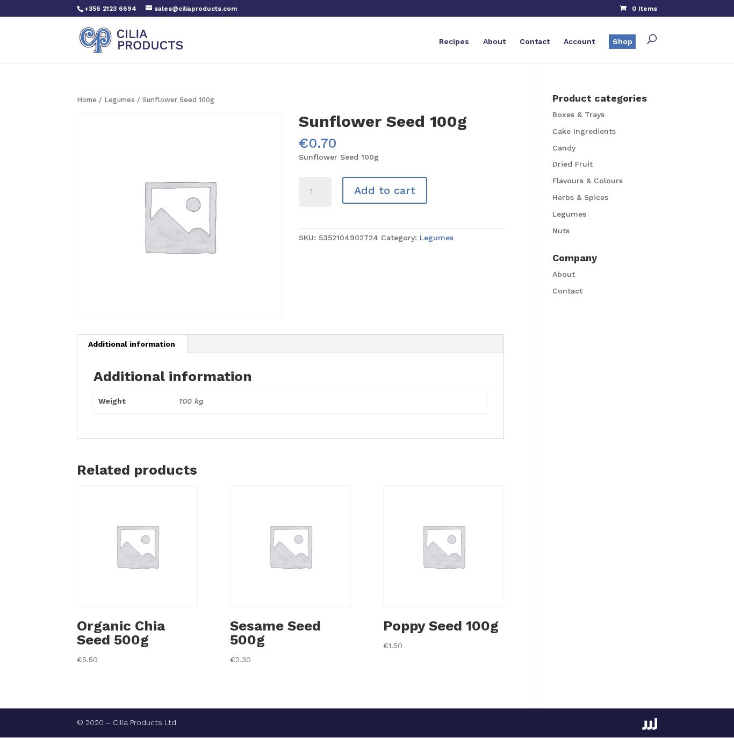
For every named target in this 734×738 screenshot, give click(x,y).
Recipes (454, 42)
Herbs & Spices (580, 197)
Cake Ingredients (584, 131)
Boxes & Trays (578, 114)
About (494, 42)
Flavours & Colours (587, 180)
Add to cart (384, 190)
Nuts (561, 230)
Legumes (119, 100)
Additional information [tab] (131, 344)
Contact (535, 42)
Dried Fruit (572, 164)
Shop (622, 41)
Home (87, 100)
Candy (563, 148)
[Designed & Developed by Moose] (649, 724)
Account (579, 42)
